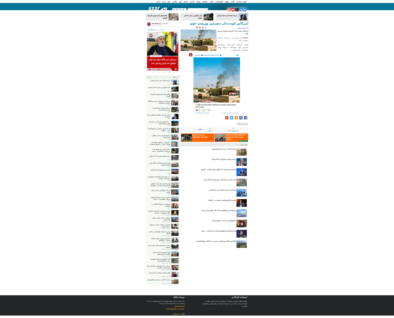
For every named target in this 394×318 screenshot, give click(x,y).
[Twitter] (237, 11)
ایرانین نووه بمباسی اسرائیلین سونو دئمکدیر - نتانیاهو (218, 169)
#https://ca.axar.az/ (242, 124)
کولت (211, 1)
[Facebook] (240, 11)
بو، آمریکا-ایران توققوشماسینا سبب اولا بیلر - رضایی (218, 231)
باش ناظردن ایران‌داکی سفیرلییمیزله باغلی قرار (220, 179)
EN (180, 9)
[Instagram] (229, 11)
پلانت (232, 1)
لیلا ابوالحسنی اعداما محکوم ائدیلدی (224, 220)
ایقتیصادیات (219, 1)
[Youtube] (233, 11)
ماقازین (174, 1)
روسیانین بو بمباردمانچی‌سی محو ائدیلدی (222, 190)
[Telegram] (244, 11)
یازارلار (192, 1)
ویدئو (164, 1)
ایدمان (186, 1)
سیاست (239, 1)
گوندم (244, 1)
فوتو (169, 1)
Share (200, 129)
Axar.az (245, 38)
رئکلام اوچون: (175, 309)
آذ (183, 10)
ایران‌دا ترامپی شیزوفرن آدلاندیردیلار (224, 159)
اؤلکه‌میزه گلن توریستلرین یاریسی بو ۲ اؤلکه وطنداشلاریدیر (216, 241)
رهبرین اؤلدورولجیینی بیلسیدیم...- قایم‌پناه (222, 200)
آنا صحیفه (245, 28)
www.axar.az (176, 314)
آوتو (180, 1)
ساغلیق (205, 1)
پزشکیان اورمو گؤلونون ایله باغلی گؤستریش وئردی (219, 210)
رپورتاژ (198, 1)
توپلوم (227, 1)
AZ (174, 9)
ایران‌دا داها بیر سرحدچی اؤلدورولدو (224, 149)
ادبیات (158, 1)
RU (177, 9)
